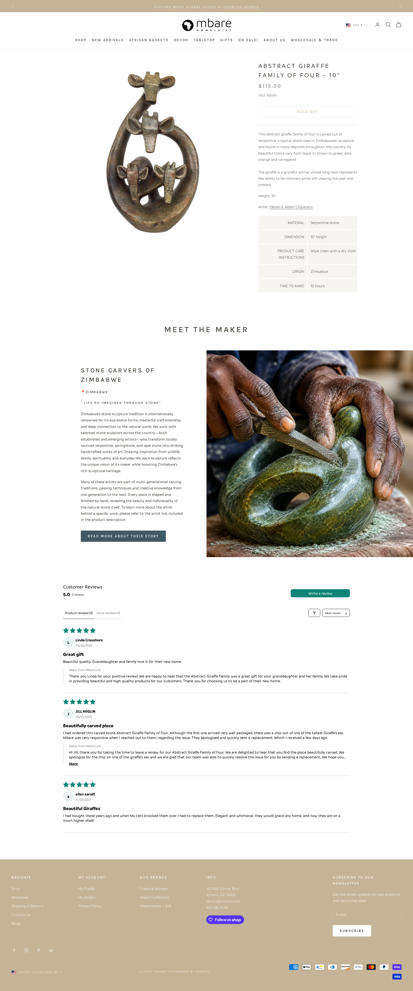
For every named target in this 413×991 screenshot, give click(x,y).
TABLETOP (204, 40)
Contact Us (21, 914)
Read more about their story (123, 536)
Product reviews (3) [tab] (79, 613)
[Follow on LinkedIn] (51, 950)
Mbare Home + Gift (156, 905)
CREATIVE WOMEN (241, 6)
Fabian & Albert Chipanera (291, 206)
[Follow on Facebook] (13, 950)
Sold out (308, 111)
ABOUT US (275, 40)
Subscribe (352, 931)
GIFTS (226, 40)
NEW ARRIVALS (108, 40)
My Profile (86, 888)
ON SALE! (248, 40)
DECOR (181, 40)
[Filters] (314, 613)
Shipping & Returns (27, 905)
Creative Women (154, 888)
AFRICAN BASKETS (149, 40)
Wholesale (19, 897)
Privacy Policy (89, 905)
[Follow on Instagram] (26, 950)
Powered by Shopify (191, 971)
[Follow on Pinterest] (38, 950)
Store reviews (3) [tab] (108, 613)
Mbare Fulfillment (154, 897)
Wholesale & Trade (314, 40)
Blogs (16, 923)
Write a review (320, 593)
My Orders (87, 897)
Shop (15, 888)
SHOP (81, 40)
